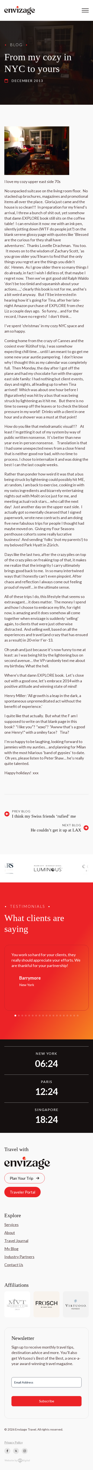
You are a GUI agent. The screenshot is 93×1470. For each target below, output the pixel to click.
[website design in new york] (17, 1461)
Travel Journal (16, 1240)
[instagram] (25, 1451)
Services (11, 1224)
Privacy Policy (13, 1442)
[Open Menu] (85, 10)
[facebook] (7, 1451)
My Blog (11, 1248)
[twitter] (16, 1451)
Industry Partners (19, 1256)
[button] (15, 1015)
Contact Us (13, 1264)
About (9, 1232)
